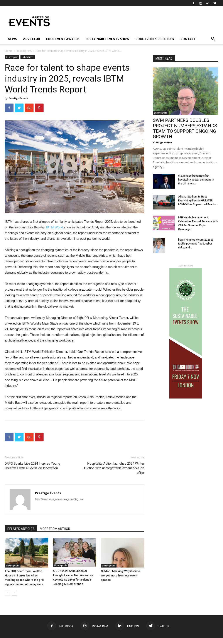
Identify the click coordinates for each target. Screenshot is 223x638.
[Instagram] (200, 3)
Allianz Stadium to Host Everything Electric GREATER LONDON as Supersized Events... (198, 200)
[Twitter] (215, 3)
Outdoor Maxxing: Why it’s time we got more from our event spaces (120, 575)
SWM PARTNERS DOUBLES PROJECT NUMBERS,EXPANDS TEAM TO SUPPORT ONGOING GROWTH (185, 128)
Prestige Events (18, 98)
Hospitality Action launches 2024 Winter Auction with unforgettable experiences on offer (113, 468)
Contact (188, 39)
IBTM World (54, 227)
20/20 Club (31, 39)
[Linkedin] (207, 3)
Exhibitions (27, 57)
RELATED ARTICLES (21, 529)
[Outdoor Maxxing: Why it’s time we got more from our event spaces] (122, 553)
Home (8, 51)
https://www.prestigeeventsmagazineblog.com (59, 499)
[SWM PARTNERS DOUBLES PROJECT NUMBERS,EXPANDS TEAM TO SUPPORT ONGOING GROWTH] (185, 91)
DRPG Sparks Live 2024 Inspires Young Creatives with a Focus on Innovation (32, 466)
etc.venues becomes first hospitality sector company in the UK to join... (196, 179)
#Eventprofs (24, 51)
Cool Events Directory (154, 39)
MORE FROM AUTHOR (55, 529)
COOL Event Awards (62, 39)
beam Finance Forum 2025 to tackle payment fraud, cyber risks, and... (195, 243)
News (12, 39)
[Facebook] (193, 3)
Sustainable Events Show (107, 39)
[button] (213, 39)
